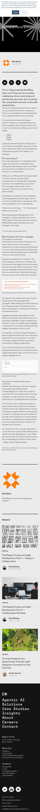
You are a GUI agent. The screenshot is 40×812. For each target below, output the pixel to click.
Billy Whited (16, 62)
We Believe (6, 751)
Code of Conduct (8, 797)
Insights (11, 713)
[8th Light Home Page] (4, 694)
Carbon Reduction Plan (9, 806)
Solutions (12, 704)
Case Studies (15, 709)
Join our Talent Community (11, 740)
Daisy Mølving (14, 567)
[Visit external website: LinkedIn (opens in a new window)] (4, 789)
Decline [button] (24, 12)
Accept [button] (15, 12)
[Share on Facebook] (18, 82)
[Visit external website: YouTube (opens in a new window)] (11, 789)
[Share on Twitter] (11, 82)
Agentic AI (13, 700)
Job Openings (7, 753)
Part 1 (9, 135)
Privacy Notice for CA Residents (12, 757)
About (7, 718)
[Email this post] (25, 82)
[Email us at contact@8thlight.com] (18, 789)
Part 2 (9, 137)
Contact (10, 726)
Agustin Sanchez (15, 673)
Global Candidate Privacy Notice (13, 755)
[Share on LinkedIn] (4, 82)
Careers (10, 722)
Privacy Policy (6, 803)
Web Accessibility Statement (11, 800)
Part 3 (9, 139)
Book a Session (7, 742)
